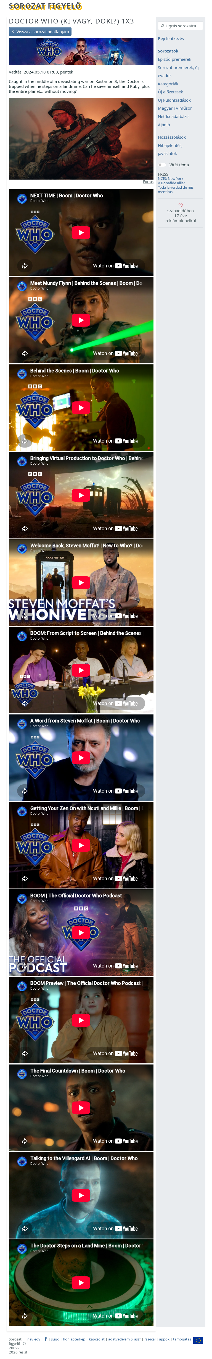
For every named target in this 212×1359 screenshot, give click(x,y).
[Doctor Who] (81, 51)
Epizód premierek (174, 59)
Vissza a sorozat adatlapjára (42, 31)
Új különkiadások (174, 100)
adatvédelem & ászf (124, 1339)
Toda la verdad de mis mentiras (176, 189)
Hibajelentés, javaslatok (170, 149)
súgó (55, 1339)
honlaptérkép (74, 1339)
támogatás (182, 1339)
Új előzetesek (170, 92)
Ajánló (164, 124)
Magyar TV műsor (175, 108)
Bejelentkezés (171, 38)
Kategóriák (168, 83)
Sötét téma (178, 164)
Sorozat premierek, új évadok (178, 71)
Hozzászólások (172, 137)
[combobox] (180, 25)
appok (164, 1339)
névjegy (33, 1339)
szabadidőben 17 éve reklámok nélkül (180, 215)
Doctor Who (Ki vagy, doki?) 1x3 (71, 20)
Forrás (148, 181)
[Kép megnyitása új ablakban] (81, 138)
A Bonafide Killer (171, 182)
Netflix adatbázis (173, 116)
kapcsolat (97, 1339)
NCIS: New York (170, 178)
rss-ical (149, 1339)
